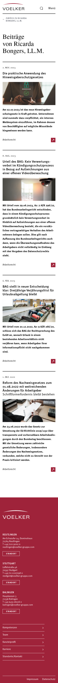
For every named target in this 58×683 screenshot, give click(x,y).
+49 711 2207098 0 (13, 573)
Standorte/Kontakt (12, 656)
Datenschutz (48, 679)
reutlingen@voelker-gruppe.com (18, 547)
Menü (51, 8)
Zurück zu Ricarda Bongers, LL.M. (16, 19)
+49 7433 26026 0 (13, 602)
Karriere (7, 649)
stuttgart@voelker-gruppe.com (17, 576)
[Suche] (41, 8)
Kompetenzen (10, 628)
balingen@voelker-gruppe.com (18, 605)
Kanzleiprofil (9, 642)
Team (5, 635)
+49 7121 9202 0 (12, 544)
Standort (11, 554)
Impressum (32, 679)
